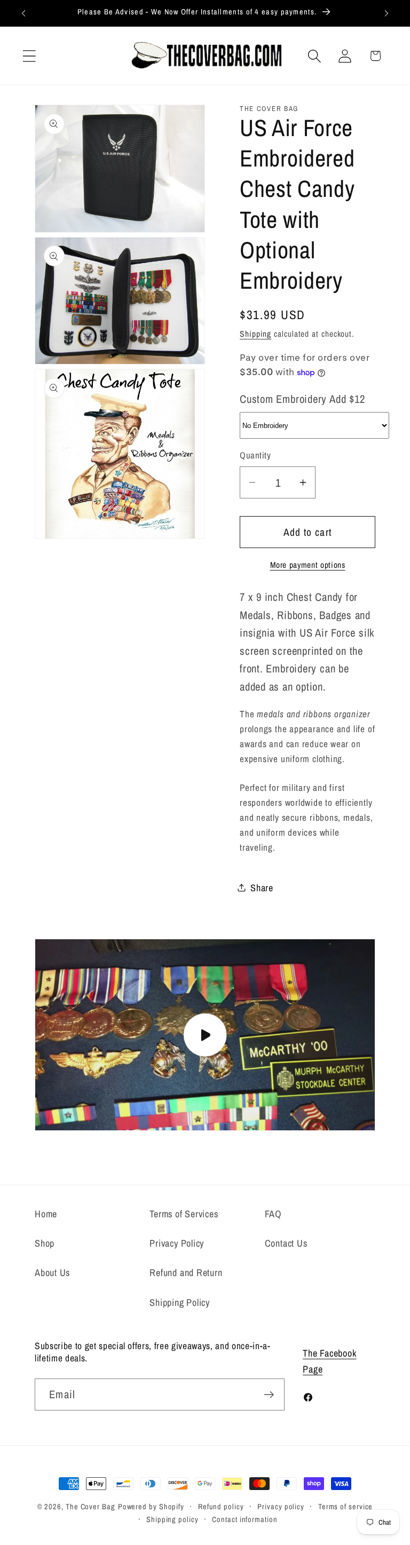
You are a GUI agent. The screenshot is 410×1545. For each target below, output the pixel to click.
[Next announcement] (386, 13)
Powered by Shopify (151, 1506)
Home (46, 1214)
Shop (44, 1243)
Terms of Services (183, 1214)
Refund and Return (185, 1272)
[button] (29, 56)
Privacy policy (280, 1506)
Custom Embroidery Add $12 (302, 398)
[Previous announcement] (23, 13)
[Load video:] (205, 1034)
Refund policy (221, 1506)
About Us (52, 1272)
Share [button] (261, 887)
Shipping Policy (179, 1302)
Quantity (255, 455)
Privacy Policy (176, 1243)
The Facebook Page (329, 1360)
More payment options (307, 565)
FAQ (273, 1214)
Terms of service (345, 1506)
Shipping (255, 333)
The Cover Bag (90, 1506)
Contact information (244, 1519)
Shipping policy (172, 1519)
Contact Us (286, 1243)
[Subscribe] (269, 1394)
